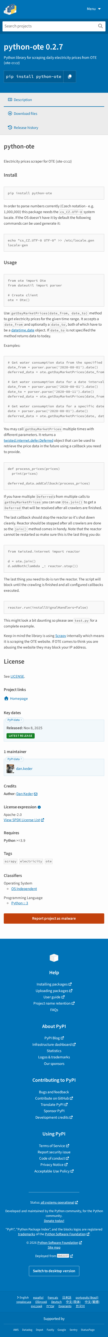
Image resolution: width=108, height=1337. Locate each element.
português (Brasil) (87, 1298)
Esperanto (65, 1306)
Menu (91, 9)
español (38, 1298)
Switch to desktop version (54, 1271)
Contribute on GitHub (52, 1098)
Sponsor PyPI (54, 1111)
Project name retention (52, 1003)
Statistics (54, 1051)
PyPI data (14, 720)
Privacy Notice (52, 1164)
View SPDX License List (22, 820)
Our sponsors (54, 1063)
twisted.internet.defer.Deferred (28, 440)
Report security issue (54, 1152)
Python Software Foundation (65, 1234)
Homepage (19, 698)
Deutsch (56, 1302)
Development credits (52, 1117)
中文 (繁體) (92, 1302)
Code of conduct (52, 1158)
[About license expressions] (39, 807)
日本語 (66, 1298)
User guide (52, 997)
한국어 (80, 1306)
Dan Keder (24, 794)
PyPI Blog (52, 1038)
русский (36, 1306)
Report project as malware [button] (54, 918)
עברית (50, 1306)
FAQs (54, 1010)
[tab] (54, 100)
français (53, 1298)
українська (23, 1302)
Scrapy (60, 635)
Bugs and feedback (54, 1092)
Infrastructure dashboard (52, 1044)
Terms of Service (52, 1146)
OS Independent (24, 889)
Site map (54, 1247)
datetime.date (22, 330)
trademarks (26, 1234)
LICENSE (17, 676)
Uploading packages (52, 991)
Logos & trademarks (54, 1057)
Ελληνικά (41, 1302)
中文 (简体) (73, 1302)
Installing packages (52, 984)
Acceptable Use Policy (52, 1171)
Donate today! (54, 1220)
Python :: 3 (19, 903)
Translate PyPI (52, 1104)
